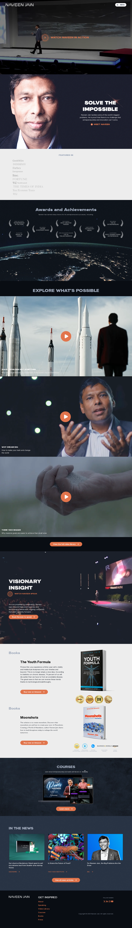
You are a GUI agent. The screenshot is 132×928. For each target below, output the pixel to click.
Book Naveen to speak (22, 617)
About (40, 902)
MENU (122, 5)
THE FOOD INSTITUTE (56, 872)
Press (40, 920)
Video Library (44, 909)
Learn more (64, 809)
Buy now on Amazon (32, 692)
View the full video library (64, 544)
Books (41, 916)
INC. (88, 872)
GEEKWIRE (13, 872)
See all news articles (64, 880)
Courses (41, 912)
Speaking (42, 905)
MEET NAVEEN (102, 124)
